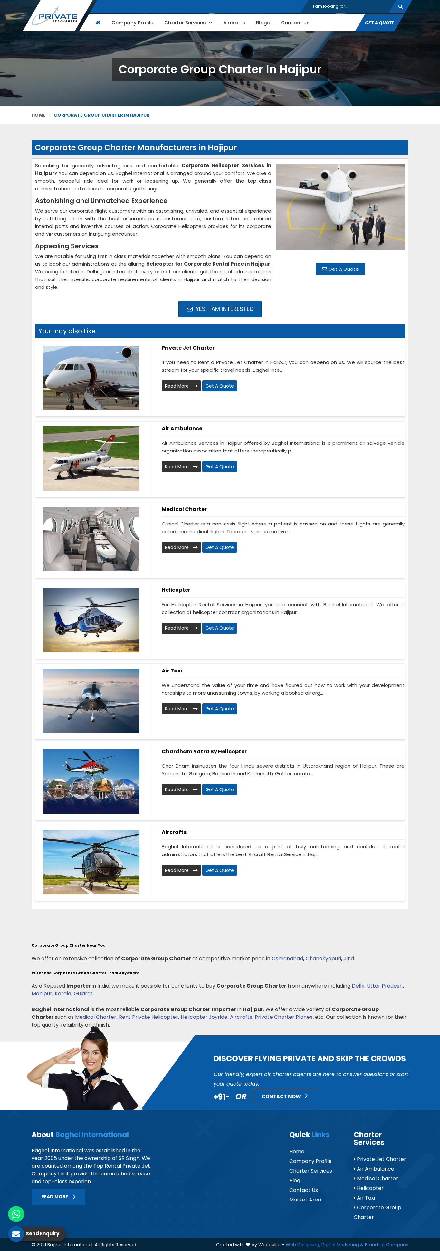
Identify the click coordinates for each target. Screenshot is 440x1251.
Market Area (305, 1199)
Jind (349, 958)
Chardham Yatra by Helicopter (204, 751)
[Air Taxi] (91, 701)
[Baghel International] (58, 15)
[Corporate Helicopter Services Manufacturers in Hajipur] (340, 210)
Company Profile (132, 22)
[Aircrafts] (91, 862)
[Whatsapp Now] (16, 1214)
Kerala (63, 993)
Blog (294, 1180)
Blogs (263, 22)
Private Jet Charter (188, 348)
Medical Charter (184, 509)
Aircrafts (234, 22)
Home (39, 115)
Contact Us (295, 22)
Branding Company (386, 1244)
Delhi (358, 986)
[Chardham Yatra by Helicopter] (91, 781)
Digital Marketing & (342, 1244)
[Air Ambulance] (91, 458)
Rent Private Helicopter (148, 1017)
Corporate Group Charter (377, 1212)
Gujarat (83, 993)
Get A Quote (343, 269)
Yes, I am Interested (223, 309)
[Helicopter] (91, 620)
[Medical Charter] (91, 539)
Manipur (42, 993)
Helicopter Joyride (204, 1017)
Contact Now (282, 1096)
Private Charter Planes (283, 1017)
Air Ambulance (182, 428)
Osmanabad (287, 958)
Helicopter (176, 590)
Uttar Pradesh (385, 986)
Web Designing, (303, 1244)
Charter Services (185, 22)
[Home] (97, 22)
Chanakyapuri (323, 958)
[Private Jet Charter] (91, 378)
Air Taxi (172, 670)
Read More (177, 386)
